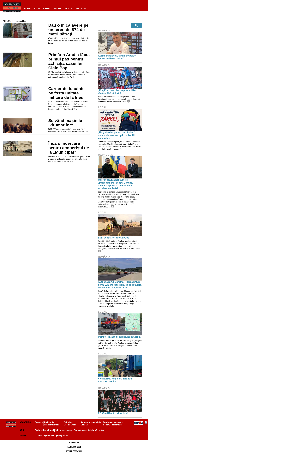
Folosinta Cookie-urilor (70, 423)
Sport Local (49, 436)
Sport (57, 8)
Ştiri (37, 8)
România (104, 257)
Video (46, 8)
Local (102, 107)
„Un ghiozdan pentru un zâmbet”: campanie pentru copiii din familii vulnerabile (116, 135)
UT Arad (104, 30)
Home (27, 8)
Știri (21, 430)
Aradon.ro (25, 422)
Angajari (81, 8)
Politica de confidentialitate (51, 423)
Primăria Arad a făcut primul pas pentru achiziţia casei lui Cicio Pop (69, 61)
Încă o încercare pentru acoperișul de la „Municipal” (68, 147)
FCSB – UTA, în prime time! (113, 413)
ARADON (7, 21)
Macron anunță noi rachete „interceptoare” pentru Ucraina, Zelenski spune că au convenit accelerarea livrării (115, 184)
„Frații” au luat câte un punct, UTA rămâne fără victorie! (117, 91)
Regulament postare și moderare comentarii (113, 423)
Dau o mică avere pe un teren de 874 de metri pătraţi (68, 29)
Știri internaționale (63, 430)
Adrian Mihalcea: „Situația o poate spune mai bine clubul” (117, 57)
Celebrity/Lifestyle (96, 430)
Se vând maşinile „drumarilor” (65, 122)
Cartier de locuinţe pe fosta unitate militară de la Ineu (66, 93)
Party (68, 8)
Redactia (39, 422)
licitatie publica (20, 21)
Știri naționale (80, 430)
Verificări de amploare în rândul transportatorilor (115, 380)
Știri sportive (62, 436)
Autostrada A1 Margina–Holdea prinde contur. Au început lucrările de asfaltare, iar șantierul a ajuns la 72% (120, 285)
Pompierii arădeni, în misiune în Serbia (119, 337)
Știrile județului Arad (44, 430)
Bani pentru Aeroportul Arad (113, 237)
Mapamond (105, 155)
